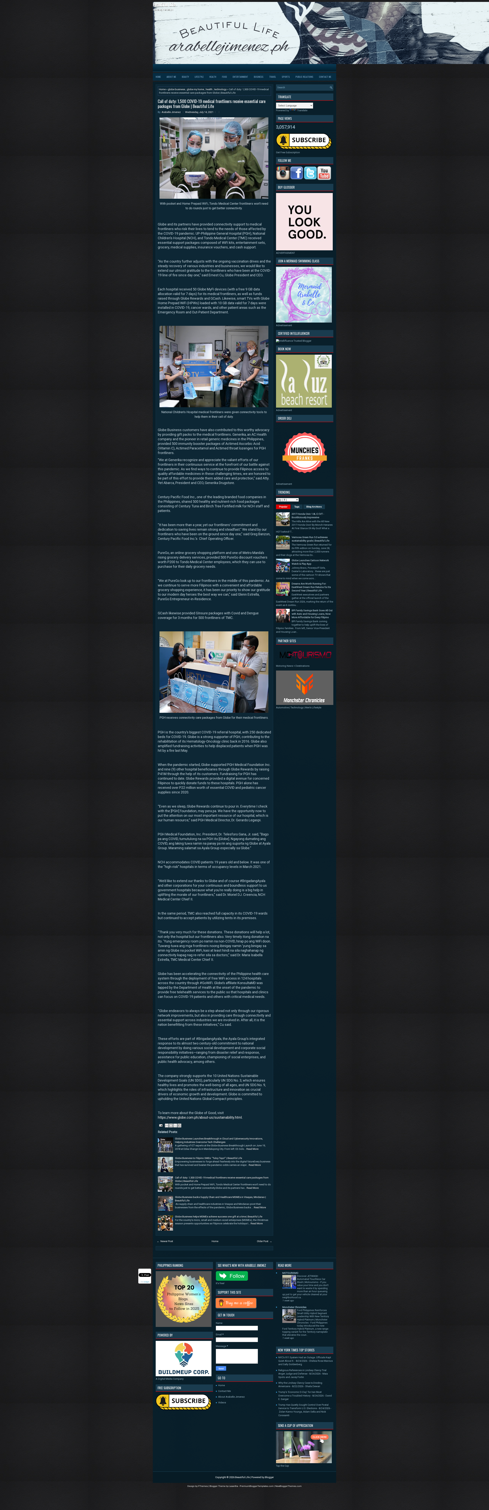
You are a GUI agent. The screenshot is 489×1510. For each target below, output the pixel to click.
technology (220, 89)
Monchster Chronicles (294, 1307)
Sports (286, 76)
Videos (222, 1402)
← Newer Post (165, 1241)
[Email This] (167, 1125)
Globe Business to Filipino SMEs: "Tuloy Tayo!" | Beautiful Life (208, 1158)
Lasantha (234, 1486)
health (209, 89)
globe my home (196, 89)
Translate (302, 110)
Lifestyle (199, 76)
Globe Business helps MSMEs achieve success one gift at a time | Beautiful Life (218, 1216)
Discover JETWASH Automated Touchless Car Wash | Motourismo (311, 1279)
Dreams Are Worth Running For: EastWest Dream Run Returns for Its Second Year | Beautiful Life (311, 587)
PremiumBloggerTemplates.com (257, 1486)
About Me (171, 76)
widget (146, 1282)
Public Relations (304, 76)
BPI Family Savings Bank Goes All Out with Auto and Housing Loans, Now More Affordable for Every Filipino (312, 614)
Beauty (185, 76)
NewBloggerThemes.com (288, 1486)
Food (224, 76)
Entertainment (240, 76)
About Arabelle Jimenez (231, 1396)
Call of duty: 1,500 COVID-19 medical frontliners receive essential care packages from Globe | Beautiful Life (212, 104)
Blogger (269, 1477)
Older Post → (264, 1241)
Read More (252, 1149)
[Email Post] (160, 1125)
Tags (297, 506)
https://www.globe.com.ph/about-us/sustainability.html (200, 1117)
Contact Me (325, 76)
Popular (283, 506)
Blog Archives (314, 506)
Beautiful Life (164, 4)
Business (258, 76)
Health (212, 76)
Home (158, 76)
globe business (177, 89)
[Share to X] (175, 1125)
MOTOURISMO (290, 1273)
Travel (272, 76)
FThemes (203, 1486)
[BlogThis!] (171, 1125)
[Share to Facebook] (179, 1125)
